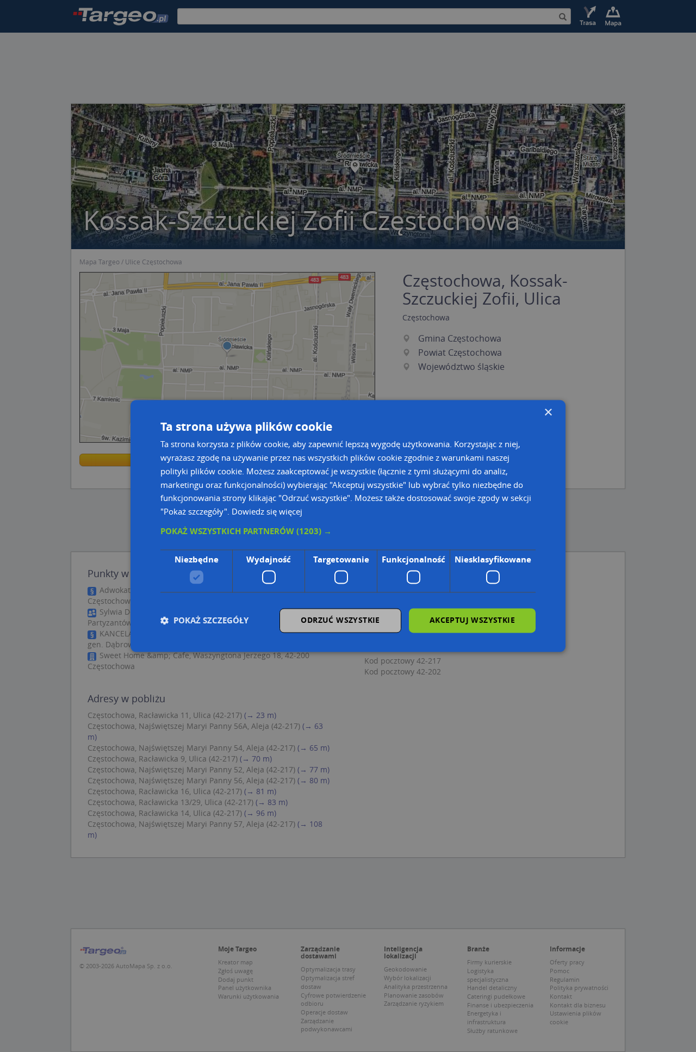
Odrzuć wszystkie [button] (340, 620)
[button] (348, 531)
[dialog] (348, 526)
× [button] (548, 413)
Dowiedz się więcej (267, 511)
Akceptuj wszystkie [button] (472, 620)
